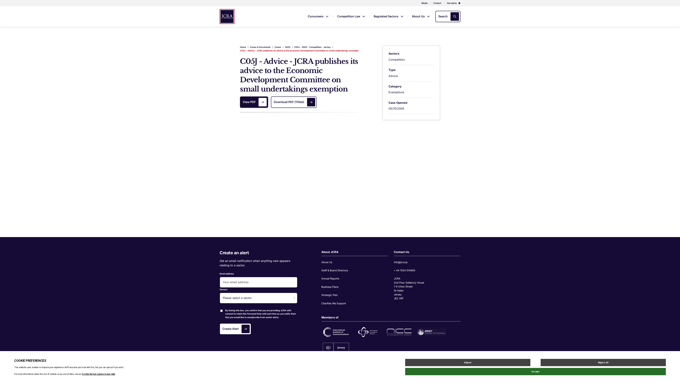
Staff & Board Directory (334, 270)
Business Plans (329, 286)
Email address (227, 273)
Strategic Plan (329, 294)
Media (424, 3)
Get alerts (452, 3)
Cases (277, 47)
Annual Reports (330, 278)
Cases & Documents (260, 47)
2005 (287, 47)
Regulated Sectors (386, 16)
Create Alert (230, 329)
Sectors (224, 289)
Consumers (316, 16)
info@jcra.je (400, 262)
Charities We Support (333, 303)
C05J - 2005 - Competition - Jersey (312, 47)
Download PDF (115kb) (289, 102)
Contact (437, 3)
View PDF (249, 102)
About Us (419, 16)
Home (243, 47)
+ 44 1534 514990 (404, 270)
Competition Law (349, 16)
